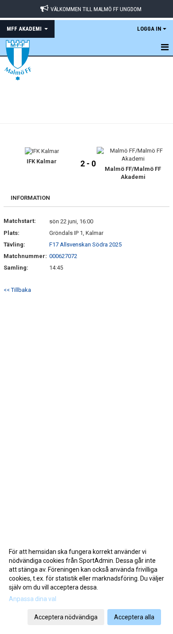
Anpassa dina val (32, 598)
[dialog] (86, 584)
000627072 (63, 256)
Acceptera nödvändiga (66, 617)
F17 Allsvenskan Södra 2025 (85, 244)
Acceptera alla (134, 617)
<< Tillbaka (17, 290)
